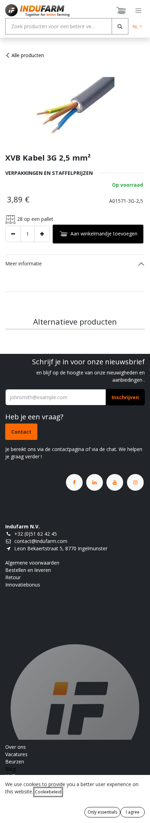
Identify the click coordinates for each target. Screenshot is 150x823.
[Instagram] (135, 482)
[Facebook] (74, 482)
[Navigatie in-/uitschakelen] (138, 10)
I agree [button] (133, 812)
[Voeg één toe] (42, 234)
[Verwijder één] (13, 234)
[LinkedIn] (94, 482)
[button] (125, 397)
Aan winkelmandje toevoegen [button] (103, 233)
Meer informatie (23, 263)
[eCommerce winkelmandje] (121, 10)
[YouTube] (114, 482)
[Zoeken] (120, 26)
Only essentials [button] (102, 812)
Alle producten (28, 55)
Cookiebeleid (48, 792)
